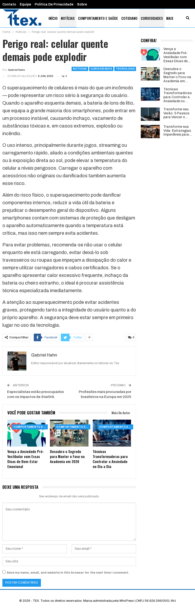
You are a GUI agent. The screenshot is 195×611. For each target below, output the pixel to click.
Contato (9, 4)
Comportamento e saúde (98, 18)
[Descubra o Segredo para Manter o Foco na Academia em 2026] (69, 433)
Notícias (68, 18)
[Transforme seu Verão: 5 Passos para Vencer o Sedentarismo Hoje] (150, 114)
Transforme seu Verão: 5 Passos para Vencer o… (176, 113)
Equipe (25, 4)
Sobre (82, 4)
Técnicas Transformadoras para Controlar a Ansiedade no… (177, 95)
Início (53, 18)
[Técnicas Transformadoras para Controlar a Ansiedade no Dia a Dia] (112, 433)
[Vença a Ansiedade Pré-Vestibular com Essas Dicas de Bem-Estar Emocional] (26, 433)
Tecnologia (125, 68)
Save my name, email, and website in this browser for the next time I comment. (68, 572)
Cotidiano (129, 18)
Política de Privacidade (54, 4)
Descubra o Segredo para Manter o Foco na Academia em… (177, 75)
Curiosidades (152, 18)
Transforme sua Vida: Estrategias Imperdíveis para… (177, 131)
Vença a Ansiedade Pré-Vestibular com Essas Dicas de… (177, 55)
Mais (169, 18)
